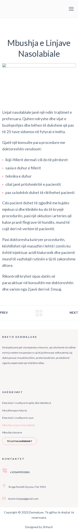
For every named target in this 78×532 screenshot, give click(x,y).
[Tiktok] (39, 375)
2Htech (48, 527)
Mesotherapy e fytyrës (14, 410)
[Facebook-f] (7, 375)
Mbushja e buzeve (12, 432)
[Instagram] (23, 375)
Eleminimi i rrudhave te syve (17, 417)
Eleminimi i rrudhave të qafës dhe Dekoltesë (26, 403)
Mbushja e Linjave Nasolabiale (18, 425)
